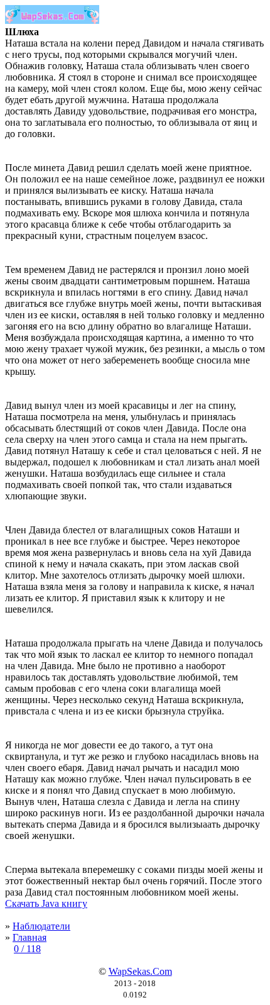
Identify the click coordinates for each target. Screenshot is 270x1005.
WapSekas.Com (140, 971)
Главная (29, 937)
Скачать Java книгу (46, 903)
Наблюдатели (41, 926)
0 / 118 (27, 948)
